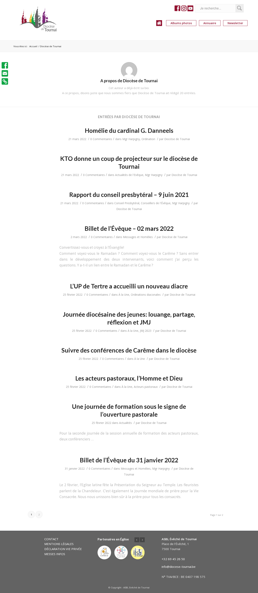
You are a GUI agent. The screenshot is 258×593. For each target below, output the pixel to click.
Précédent (136, 539)
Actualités (125, 423)
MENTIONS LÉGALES (59, 544)
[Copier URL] (5, 81)
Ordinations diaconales (146, 294)
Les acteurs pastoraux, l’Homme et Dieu (129, 378)
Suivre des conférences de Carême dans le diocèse (129, 350)
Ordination (148, 139)
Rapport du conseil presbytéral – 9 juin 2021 (129, 194)
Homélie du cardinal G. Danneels (129, 130)
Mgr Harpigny (131, 139)
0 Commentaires (101, 139)
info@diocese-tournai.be (179, 567)
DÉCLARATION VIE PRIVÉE (63, 549)
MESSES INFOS (54, 554)
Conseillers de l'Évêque (156, 203)
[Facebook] (5, 65)
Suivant (142, 539)
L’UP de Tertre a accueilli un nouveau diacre (129, 286)
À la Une (124, 294)
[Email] (5, 73)
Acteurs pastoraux (146, 387)
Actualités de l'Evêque (129, 175)
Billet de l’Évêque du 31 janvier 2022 (129, 460)
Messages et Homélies (138, 237)
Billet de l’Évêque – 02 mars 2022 (129, 228)
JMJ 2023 (145, 331)
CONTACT (51, 539)
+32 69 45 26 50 (173, 559)
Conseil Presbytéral (126, 203)
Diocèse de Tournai (177, 139)
